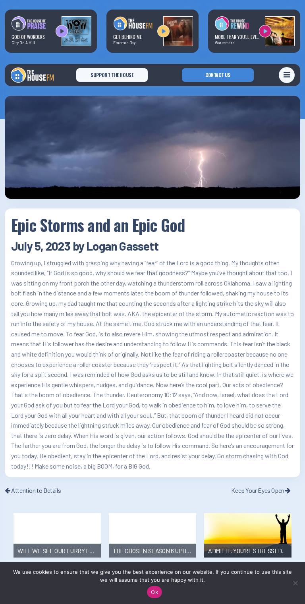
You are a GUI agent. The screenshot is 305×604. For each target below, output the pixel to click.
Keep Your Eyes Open (258, 490)
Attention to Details (35, 490)
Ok (154, 592)
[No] (295, 583)
